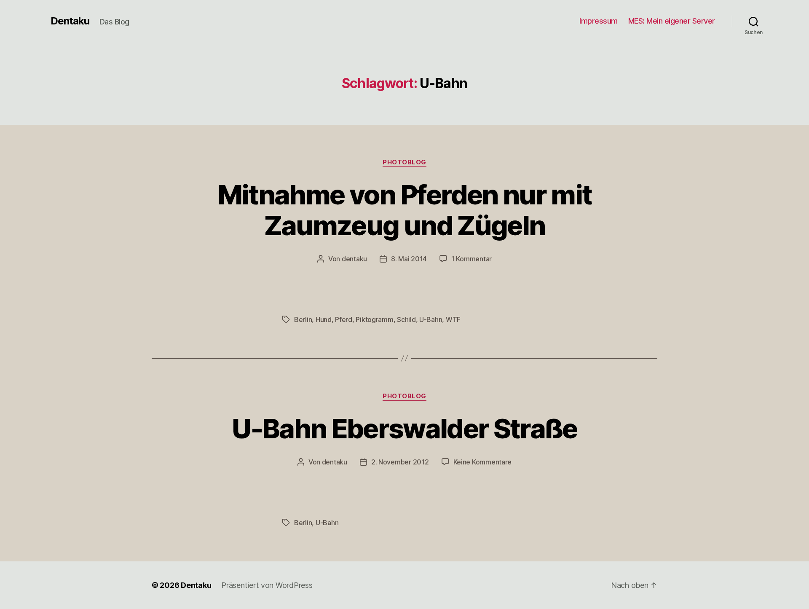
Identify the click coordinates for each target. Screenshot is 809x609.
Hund (324, 319)
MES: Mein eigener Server (671, 20)
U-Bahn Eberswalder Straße (404, 428)
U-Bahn (430, 319)
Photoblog (404, 162)
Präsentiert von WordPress (266, 585)
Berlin (303, 319)
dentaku (354, 259)
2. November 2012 (400, 462)
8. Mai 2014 (409, 259)
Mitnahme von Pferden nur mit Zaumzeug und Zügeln (404, 209)
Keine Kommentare (482, 462)
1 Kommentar (471, 259)
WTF (453, 319)
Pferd (343, 319)
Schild (406, 319)
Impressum (598, 20)
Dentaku (70, 21)
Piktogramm (374, 319)
